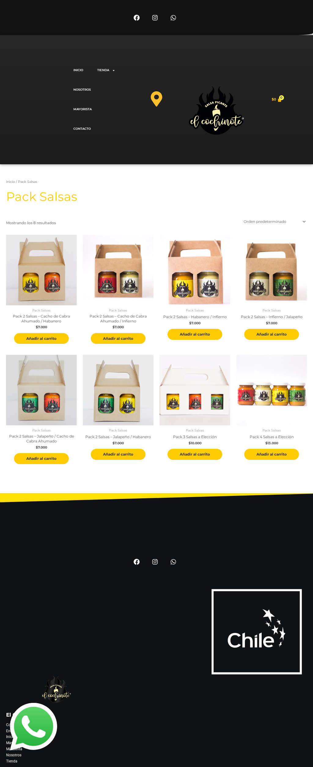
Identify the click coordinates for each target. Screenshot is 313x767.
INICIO (78, 70)
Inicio (10, 182)
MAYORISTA (82, 109)
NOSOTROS (82, 89)
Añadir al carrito (41, 338)
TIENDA (103, 70)
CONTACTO (82, 128)
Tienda (11, 761)
